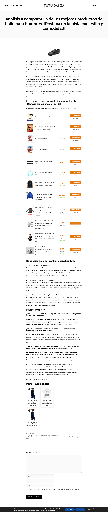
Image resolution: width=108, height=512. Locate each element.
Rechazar (80, 509)
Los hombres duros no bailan (44, 117)
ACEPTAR (69, 509)
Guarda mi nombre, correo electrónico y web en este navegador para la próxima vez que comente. (53, 491)
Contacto (96, 5)
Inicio (6, 5)
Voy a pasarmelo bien (41, 149)
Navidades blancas (41, 138)
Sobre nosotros (16, 5)
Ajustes (90, 509)
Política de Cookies (56, 509)
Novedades (31, 433)
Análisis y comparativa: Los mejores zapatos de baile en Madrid (45, 435)
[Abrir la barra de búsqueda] (103, 5)
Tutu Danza (54, 5)
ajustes (53, 510)
